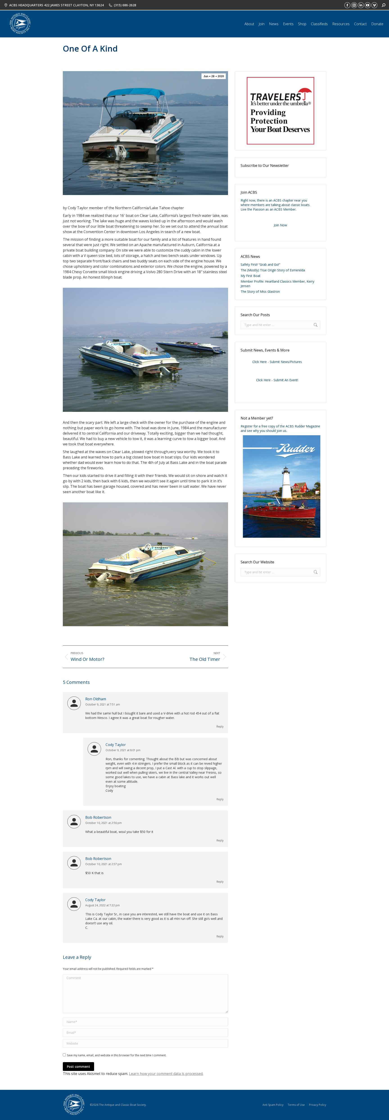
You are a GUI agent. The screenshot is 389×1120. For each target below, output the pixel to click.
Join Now (280, 225)
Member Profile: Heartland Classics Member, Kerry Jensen (277, 283)
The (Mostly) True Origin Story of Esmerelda (273, 270)
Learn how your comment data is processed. (166, 1073)
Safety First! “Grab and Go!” (260, 264)
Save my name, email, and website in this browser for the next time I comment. (116, 1055)
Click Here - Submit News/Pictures (277, 362)
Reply (220, 726)
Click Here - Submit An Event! (277, 380)
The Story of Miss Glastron (260, 291)
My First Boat (250, 276)
